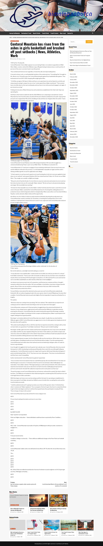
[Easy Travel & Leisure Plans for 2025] (69, 525)
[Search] (93, 33)
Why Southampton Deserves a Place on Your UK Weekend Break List (81, 51)
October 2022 (73, 106)
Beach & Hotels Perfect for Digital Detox (80, 60)
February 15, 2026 (88, 535)
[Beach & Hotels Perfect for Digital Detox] (51, 525)
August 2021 (73, 115)
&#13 (12, 406)
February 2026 (73, 76)
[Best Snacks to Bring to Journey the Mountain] (58, 500)
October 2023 (73, 101)
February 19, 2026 (37, 535)
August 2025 (73, 93)
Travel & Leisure (54, 33)
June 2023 (72, 104)
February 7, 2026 (40, 512)
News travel (63, 33)
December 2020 (74, 137)
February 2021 (73, 131)
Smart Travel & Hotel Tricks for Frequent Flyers (80, 56)
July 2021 (72, 117)
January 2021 (73, 134)
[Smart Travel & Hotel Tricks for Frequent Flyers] (34, 525)
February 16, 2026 (71, 535)
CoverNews (58, 543)
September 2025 (74, 90)
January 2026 (73, 79)
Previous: (23, 484)
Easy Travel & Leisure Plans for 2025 (79, 62)
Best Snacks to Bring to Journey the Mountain (58, 509)
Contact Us (70, 33)
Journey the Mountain (14, 33)
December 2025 (74, 82)
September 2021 (74, 112)
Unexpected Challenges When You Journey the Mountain (37, 509)
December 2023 (74, 96)
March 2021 (73, 128)
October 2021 (73, 109)
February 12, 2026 (20, 512)
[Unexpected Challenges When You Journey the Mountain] (38, 500)
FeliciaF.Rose (14, 58)
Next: (54, 484)
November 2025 (74, 85)
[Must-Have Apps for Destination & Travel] (86, 525)
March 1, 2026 (20, 536)
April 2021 (72, 126)
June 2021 (72, 120)
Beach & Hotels (36, 33)
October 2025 (73, 87)
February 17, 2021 (21, 58)
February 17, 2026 (54, 535)
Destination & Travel (26, 33)
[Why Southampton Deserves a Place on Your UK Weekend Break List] (17, 525)
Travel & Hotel (45, 33)
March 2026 (73, 74)
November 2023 (74, 98)
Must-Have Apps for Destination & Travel (80, 65)
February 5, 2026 (60, 512)
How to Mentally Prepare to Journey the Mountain (17, 509)
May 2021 (72, 123)
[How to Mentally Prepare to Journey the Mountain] (18, 500)
